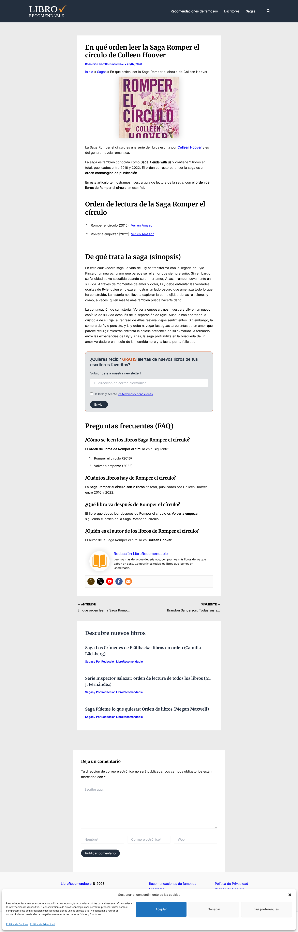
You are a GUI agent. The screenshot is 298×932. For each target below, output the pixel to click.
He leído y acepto (123, 394)
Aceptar (161, 909)
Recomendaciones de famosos (194, 11)
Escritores (231, 11)
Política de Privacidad (42, 924)
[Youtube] (109, 581)
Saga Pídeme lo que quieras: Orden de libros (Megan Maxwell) (147, 709)
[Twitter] (100, 581)
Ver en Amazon (142, 225)
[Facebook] (119, 581)
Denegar (214, 909)
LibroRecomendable (76, 884)
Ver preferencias (266, 909)
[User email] (128, 581)
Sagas (250, 11)
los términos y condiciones (135, 394)
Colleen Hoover (190, 147)
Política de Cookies (17, 924)
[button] (290, 895)
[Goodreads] (91, 581)
